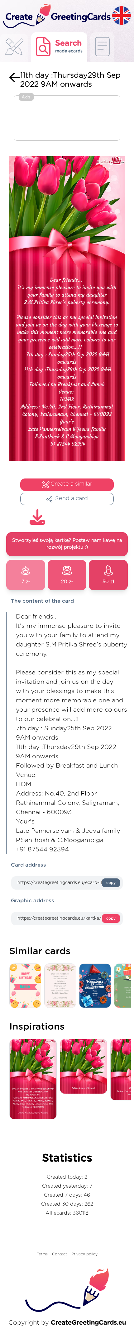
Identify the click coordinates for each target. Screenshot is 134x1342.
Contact (59, 1254)
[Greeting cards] (14, 48)
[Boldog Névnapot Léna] (85, 1067)
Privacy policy (84, 1254)
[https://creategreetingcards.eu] (56, 16)
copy (111, 883)
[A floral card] (61, 986)
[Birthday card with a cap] (96, 986)
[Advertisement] (67, 118)
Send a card (71, 498)
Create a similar (71, 484)
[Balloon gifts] (26, 986)
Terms (42, 1254)
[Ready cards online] (102, 47)
